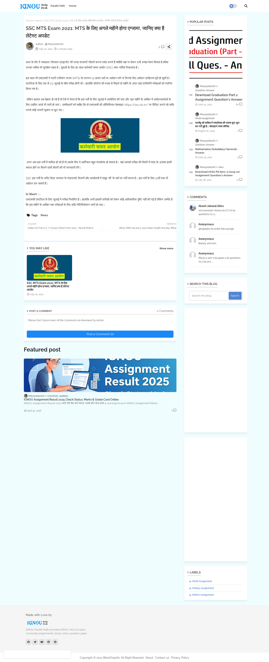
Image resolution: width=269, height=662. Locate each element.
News (38, 20)
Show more (166, 248)
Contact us (162, 657)
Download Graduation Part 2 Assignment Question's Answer (218, 97)
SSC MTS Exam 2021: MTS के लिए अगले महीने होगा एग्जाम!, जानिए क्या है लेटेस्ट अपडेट (48, 286)
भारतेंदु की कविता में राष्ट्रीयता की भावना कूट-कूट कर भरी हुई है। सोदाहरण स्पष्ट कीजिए (217, 124)
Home (72, 5)
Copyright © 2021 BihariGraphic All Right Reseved (112, 657)
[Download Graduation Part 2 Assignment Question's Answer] (215, 54)
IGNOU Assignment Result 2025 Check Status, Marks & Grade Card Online (71, 399)
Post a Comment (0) (100, 334)
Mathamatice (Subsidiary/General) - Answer (216, 151)
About (149, 657)
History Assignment (203, 588)
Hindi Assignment (202, 581)
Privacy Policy (180, 657)
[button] (246, 6)
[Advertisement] (215, 370)
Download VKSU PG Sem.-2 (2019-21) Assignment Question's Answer (217, 173)
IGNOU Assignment (203, 594)
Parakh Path (58, 5)
